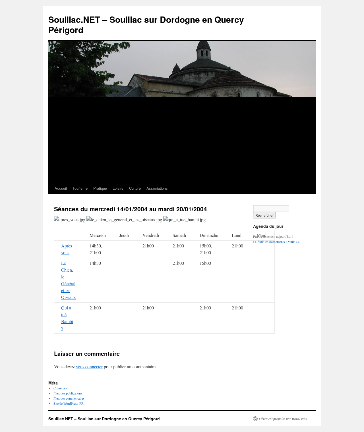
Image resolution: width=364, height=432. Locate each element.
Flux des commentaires (68, 398)
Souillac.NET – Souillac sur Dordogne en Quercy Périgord (146, 24)
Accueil (61, 188)
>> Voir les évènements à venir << (276, 241)
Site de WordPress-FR (68, 403)
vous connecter (89, 366)
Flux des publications (67, 393)
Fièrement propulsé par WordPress (283, 418)
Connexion (60, 388)
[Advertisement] (182, 140)
